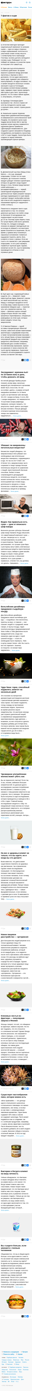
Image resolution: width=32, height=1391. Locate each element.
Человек (5, 439)
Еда (2, 12)
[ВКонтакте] (27, 360)
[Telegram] (25, 360)
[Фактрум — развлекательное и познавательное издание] (7, 3)
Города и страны (8, 1088)
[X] (23, 360)
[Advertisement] (16, 1334)
